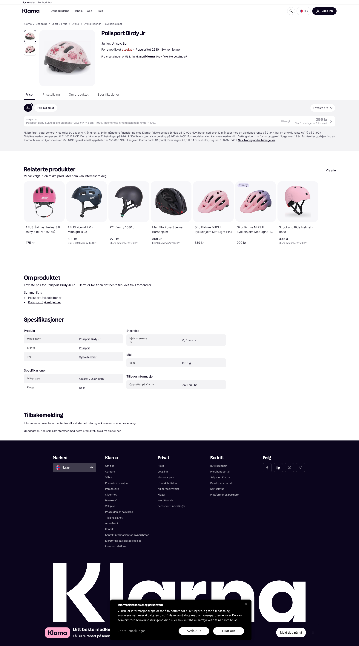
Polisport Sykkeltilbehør (45, 298)
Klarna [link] (28, 23)
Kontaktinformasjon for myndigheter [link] (127, 535)
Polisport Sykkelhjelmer (44, 302)
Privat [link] (163, 457)
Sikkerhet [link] (111, 494)
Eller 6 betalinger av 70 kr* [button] (293, 243)
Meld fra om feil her (109, 430)
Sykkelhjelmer (171, 49)
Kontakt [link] (110, 529)
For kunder (28, 2)
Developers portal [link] (220, 483)
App (89, 11)
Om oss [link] (109, 465)
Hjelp (100, 11)
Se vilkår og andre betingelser (256, 140)
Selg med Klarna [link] (220, 477)
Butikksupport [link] (218, 465)
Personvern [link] (112, 488)
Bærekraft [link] (111, 500)
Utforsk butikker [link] (167, 483)
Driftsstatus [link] (217, 488)
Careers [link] (110, 471)
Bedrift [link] (217, 457)
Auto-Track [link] (112, 523)
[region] (180, 620)
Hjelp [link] (161, 465)
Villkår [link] (109, 477)
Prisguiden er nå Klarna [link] (119, 512)
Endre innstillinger (131, 631)
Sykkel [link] (75, 23)
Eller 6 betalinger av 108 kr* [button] (82, 243)
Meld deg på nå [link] (291, 632)
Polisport (84, 348)
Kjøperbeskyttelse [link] (169, 488)
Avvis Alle (194, 631)
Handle (78, 11)
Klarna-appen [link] (166, 477)
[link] (267, 467)
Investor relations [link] (115, 546)
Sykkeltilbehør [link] (92, 23)
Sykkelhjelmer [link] (113, 23)
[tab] (29, 94)
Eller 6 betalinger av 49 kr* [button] (124, 243)
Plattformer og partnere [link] (224, 494)
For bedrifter (45, 2)
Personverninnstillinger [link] (171, 506)
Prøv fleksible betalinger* (171, 56)
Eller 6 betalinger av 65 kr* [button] (166, 243)
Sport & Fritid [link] (59, 23)
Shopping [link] (41, 23)
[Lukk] (246, 604)
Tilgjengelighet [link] (114, 517)
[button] (304, 11)
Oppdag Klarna (60, 11)
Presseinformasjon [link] (116, 483)
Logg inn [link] (163, 471)
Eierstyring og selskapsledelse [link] (123, 540)
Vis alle (331, 170)
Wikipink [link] (110, 506)
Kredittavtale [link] (165, 500)
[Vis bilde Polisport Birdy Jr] (30, 36)
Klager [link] (161, 494)
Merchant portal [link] (219, 471)
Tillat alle (229, 631)
